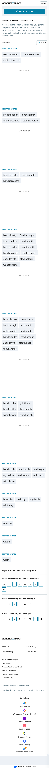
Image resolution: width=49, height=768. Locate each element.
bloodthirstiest (11, 54)
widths (6, 541)
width (6, 559)
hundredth (24, 469)
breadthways (10, 319)
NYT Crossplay (7, 678)
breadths (8, 499)
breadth (7, 523)
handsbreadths (11, 180)
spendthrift (9, 342)
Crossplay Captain (24, 737)
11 (35, 619)
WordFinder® (24, 706)
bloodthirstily (28, 114)
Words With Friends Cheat (12, 667)
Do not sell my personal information (15, 686)
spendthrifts (9, 258)
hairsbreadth (10, 247)
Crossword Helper (24, 721)
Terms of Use (31, 652)
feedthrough (10, 325)
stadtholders (26, 258)
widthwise (38, 475)
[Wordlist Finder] (11, 638)
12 (41, 619)
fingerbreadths (11, 120)
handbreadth (10, 336)
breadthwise (27, 319)
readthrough (27, 336)
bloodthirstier (10, 114)
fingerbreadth (10, 175)
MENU (43, 3)
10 (30, 619)
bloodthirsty (9, 235)
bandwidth (9, 469)
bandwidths (9, 403)
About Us (5, 647)
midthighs (39, 469)
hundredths (9, 409)
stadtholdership (11, 60)
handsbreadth (10, 253)
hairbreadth (26, 331)
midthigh (21, 499)
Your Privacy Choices (27, 766)
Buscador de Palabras (24, 752)
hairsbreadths (29, 175)
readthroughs (29, 253)
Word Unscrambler (9, 670)
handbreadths (28, 247)
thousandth (25, 409)
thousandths (10, 348)
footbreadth (26, 325)
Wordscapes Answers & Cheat (24, 714)
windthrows (9, 414)
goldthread (25, 403)
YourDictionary (24, 744)
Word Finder (6, 663)
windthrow (9, 481)
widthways (23, 475)
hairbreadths (28, 241)
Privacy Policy (31, 647)
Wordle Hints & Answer (10, 674)
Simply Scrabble (24, 729)
